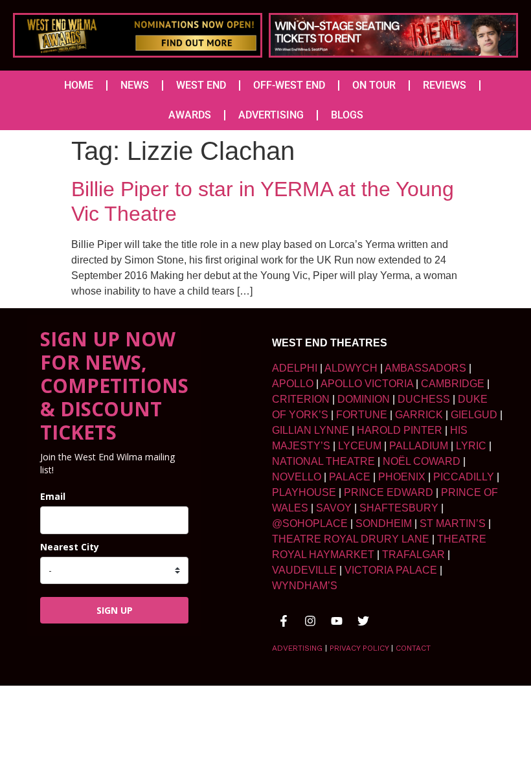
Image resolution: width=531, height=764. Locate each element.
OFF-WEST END (289, 85)
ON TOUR (374, 85)
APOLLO (292, 383)
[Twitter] (363, 621)
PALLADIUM (418, 445)
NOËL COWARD (421, 461)
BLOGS (347, 115)
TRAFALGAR (413, 554)
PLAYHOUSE (304, 492)
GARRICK (419, 414)
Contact (413, 648)
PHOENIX (401, 476)
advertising (297, 648)
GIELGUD (474, 414)
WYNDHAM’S (304, 585)
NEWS (134, 85)
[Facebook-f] (283, 621)
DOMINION (363, 399)
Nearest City (69, 547)
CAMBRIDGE (452, 383)
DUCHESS (424, 399)
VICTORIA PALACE (391, 570)
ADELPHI (294, 368)
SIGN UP (114, 610)
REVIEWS (444, 85)
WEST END (201, 85)
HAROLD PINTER (399, 430)
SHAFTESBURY (398, 507)
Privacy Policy (359, 648)
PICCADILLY (463, 476)
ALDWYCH (351, 368)
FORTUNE (361, 414)
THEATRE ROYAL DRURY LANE (350, 539)
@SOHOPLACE (310, 523)
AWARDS (189, 115)
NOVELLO (296, 476)
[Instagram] (310, 621)
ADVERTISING (271, 115)
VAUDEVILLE (304, 570)
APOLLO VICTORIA (367, 383)
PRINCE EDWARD (388, 492)
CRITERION (301, 399)
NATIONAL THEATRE (323, 461)
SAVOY (334, 507)
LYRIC (471, 445)
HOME (78, 85)
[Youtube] (336, 621)
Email (52, 496)
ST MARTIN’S (453, 523)
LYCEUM (359, 445)
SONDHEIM (384, 523)
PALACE (349, 476)
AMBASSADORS (425, 368)
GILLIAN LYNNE (310, 430)
